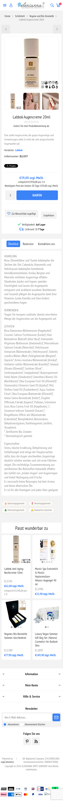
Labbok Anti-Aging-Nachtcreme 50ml (14, 571)
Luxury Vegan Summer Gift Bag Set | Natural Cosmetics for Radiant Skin (46, 639)
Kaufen (37, 195)
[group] (16, 549)
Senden (56, 717)
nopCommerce (7, 762)
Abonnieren (13, 724)
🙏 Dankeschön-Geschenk (41, 510)
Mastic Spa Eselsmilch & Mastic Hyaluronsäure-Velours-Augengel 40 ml (46, 576)
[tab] (13, 244)
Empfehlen (49, 215)
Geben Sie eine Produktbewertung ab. (31, 126)
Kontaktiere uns (46, 244)
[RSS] (36, 741)
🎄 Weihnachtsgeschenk (14, 510)
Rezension (28, 244)
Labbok (19, 150)
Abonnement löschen (35, 724)
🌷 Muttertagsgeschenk (40, 503)
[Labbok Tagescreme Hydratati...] (6, 29)
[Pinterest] (27, 741)
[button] (12, 562)
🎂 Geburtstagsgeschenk (14, 503)
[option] (12, 101)
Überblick (13, 244)
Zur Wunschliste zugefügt (24, 213)
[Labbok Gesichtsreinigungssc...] (56, 29)
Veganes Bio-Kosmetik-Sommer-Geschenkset (16, 636)
